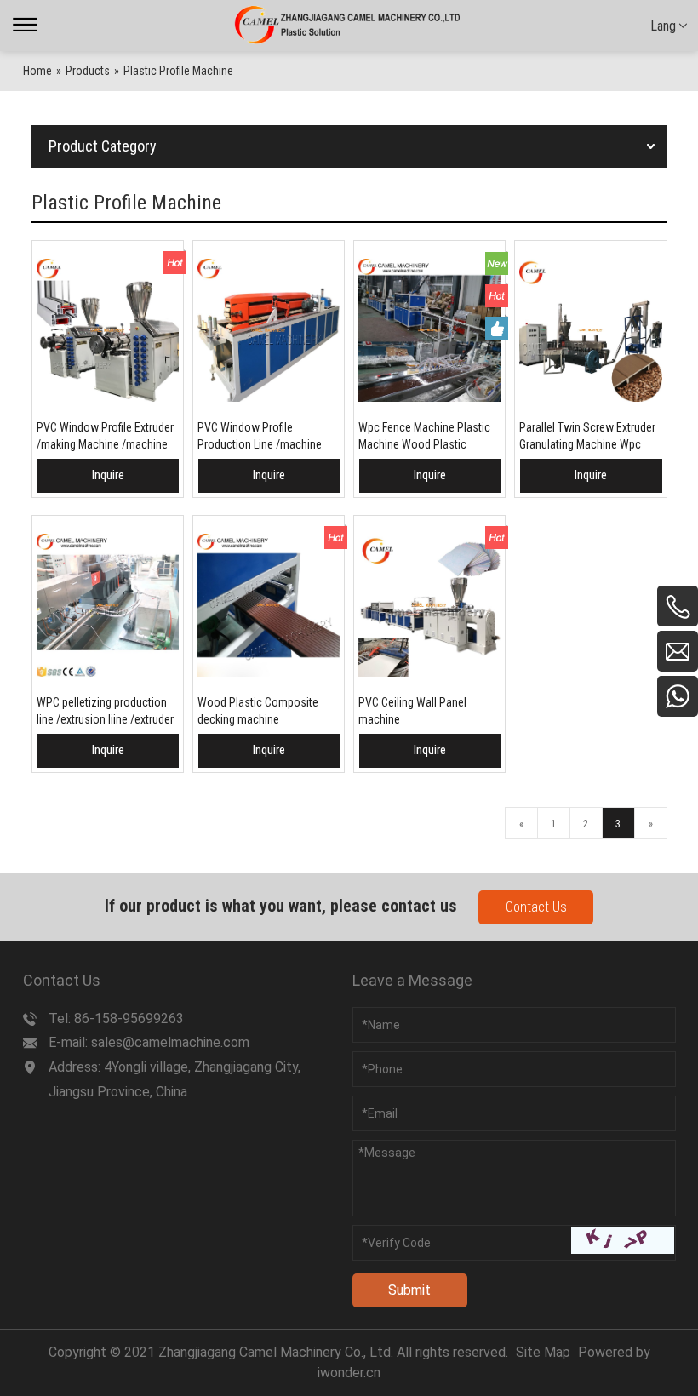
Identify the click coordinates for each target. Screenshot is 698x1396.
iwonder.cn (349, 1373)
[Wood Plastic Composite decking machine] (268, 605)
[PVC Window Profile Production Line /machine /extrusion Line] (268, 330)
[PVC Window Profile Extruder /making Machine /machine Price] (108, 330)
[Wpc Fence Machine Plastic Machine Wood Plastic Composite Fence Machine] (429, 330)
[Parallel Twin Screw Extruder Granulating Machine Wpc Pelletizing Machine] (590, 330)
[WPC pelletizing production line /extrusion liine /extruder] (108, 605)
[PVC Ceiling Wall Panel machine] (429, 605)
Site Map (543, 1352)
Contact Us (536, 907)
